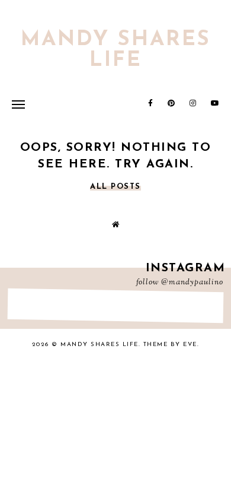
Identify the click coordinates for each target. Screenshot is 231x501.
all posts (115, 187)
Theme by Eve (170, 344)
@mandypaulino (192, 282)
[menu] (18, 104)
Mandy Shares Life (116, 50)
